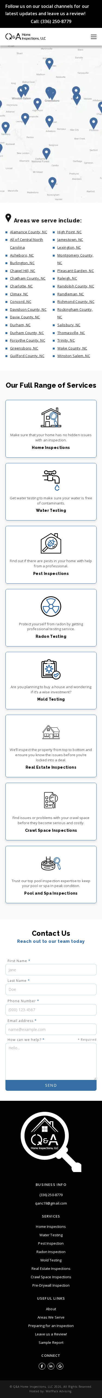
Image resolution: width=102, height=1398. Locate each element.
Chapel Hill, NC (22, 270)
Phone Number (23, 1001)
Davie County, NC (25, 317)
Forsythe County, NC (27, 340)
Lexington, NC (69, 247)
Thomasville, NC (71, 332)
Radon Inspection (51, 1251)
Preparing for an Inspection (51, 1325)
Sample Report (51, 1342)
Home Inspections (51, 1226)
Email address (22, 1020)
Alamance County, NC (28, 231)
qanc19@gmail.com (51, 1203)
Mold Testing (51, 1260)
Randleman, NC (70, 294)
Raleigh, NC (67, 278)
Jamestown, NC (70, 239)
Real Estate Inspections (51, 1268)
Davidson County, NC (28, 309)
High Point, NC (69, 231)
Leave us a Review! (51, 1334)
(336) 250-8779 (51, 1194)
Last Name (19, 980)
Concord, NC (20, 301)
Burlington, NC (22, 262)
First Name (19, 961)
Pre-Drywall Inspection (51, 1285)
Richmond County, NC (75, 301)
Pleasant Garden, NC (75, 270)
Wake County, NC (72, 348)
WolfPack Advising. (59, 1391)
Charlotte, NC (21, 286)
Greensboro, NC (24, 348)
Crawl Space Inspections (51, 1276)
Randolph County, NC (75, 286)
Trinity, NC (66, 340)
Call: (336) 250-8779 (51, 21)
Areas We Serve (51, 1317)
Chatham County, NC (28, 278)
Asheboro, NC (22, 255)
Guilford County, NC (27, 355)
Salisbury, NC (69, 324)
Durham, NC (20, 324)
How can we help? (52, 1039)
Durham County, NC (27, 332)
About (51, 1308)
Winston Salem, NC (73, 355)
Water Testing (51, 1234)
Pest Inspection (51, 1243)
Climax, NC (19, 294)
